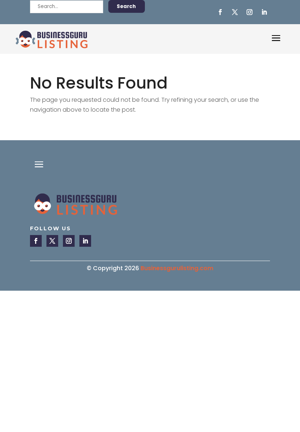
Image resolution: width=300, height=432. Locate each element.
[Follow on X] (235, 12)
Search (126, 6)
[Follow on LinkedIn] (264, 12)
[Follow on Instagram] (249, 12)
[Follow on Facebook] (220, 12)
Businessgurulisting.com (176, 268)
